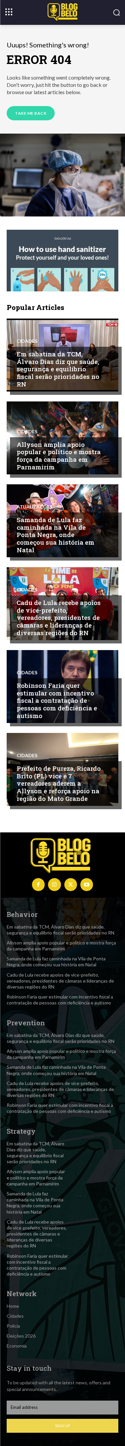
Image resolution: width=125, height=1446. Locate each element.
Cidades (27, 341)
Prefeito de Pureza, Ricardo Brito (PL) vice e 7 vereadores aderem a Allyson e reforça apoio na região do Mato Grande (59, 783)
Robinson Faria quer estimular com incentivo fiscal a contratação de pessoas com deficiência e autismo (57, 700)
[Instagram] (54, 884)
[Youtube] (86, 884)
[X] (70, 884)
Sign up (62, 1425)
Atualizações (34, 507)
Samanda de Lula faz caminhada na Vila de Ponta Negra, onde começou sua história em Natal (55, 534)
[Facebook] (38, 884)
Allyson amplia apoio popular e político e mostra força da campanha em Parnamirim (59, 455)
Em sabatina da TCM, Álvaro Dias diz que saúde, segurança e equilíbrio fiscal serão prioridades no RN (58, 369)
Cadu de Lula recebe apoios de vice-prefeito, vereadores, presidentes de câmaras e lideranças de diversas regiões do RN (59, 617)
